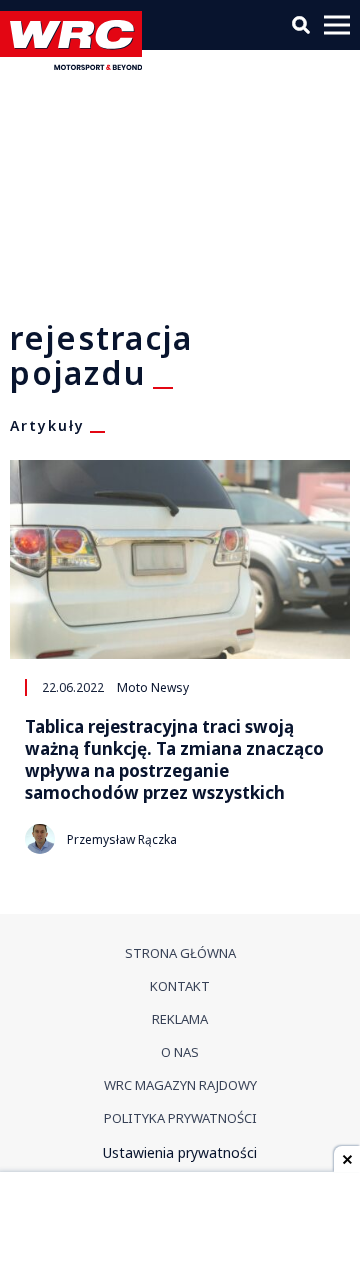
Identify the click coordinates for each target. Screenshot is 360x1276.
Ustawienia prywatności (180, 1152)
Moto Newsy (153, 687)
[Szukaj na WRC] (301, 25)
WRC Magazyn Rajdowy (180, 1085)
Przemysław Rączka (122, 839)
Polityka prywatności (180, 1118)
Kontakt (180, 986)
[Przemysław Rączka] (40, 839)
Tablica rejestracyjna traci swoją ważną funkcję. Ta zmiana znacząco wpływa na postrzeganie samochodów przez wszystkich (174, 760)
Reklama (180, 1019)
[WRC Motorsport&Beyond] (76, 64)
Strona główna (180, 953)
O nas (180, 1052)
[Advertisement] (180, 1226)
